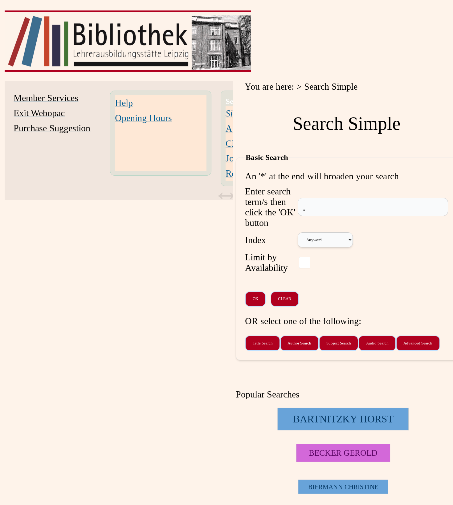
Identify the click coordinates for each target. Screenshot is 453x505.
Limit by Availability (266, 262)
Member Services (46, 98)
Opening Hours (143, 118)
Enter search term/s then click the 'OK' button (270, 207)
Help (124, 103)
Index (255, 240)
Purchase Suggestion (52, 128)
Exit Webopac (39, 113)
